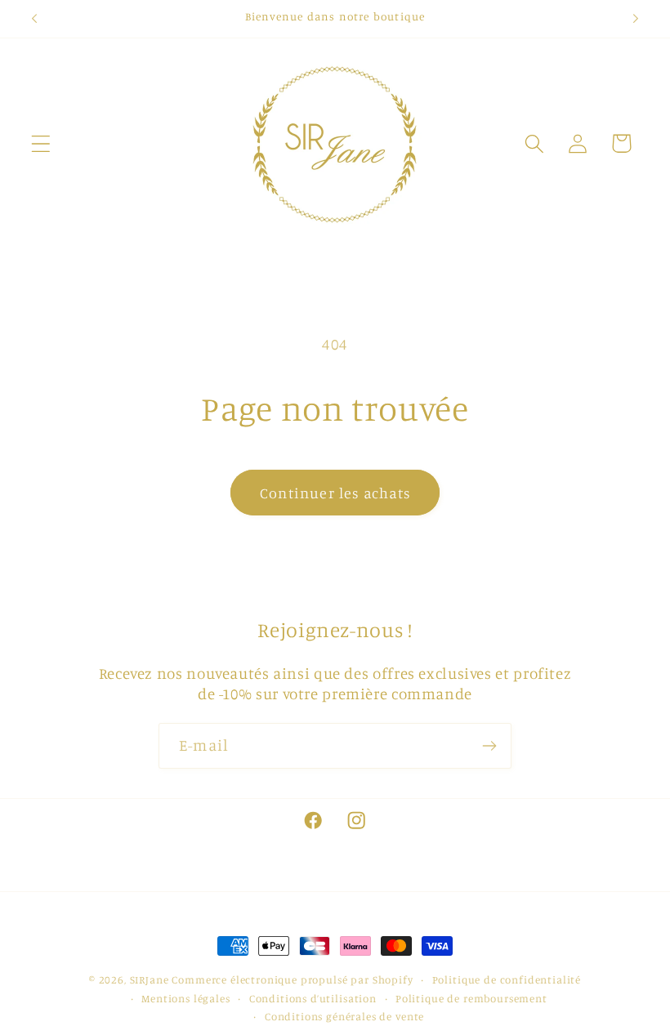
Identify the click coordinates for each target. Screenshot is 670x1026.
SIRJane (149, 979)
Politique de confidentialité (507, 979)
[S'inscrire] (489, 746)
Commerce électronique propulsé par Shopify (292, 979)
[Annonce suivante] (636, 19)
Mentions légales (185, 998)
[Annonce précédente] (34, 19)
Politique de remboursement (471, 998)
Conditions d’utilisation (313, 998)
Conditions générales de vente (344, 1016)
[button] (41, 143)
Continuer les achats (335, 493)
